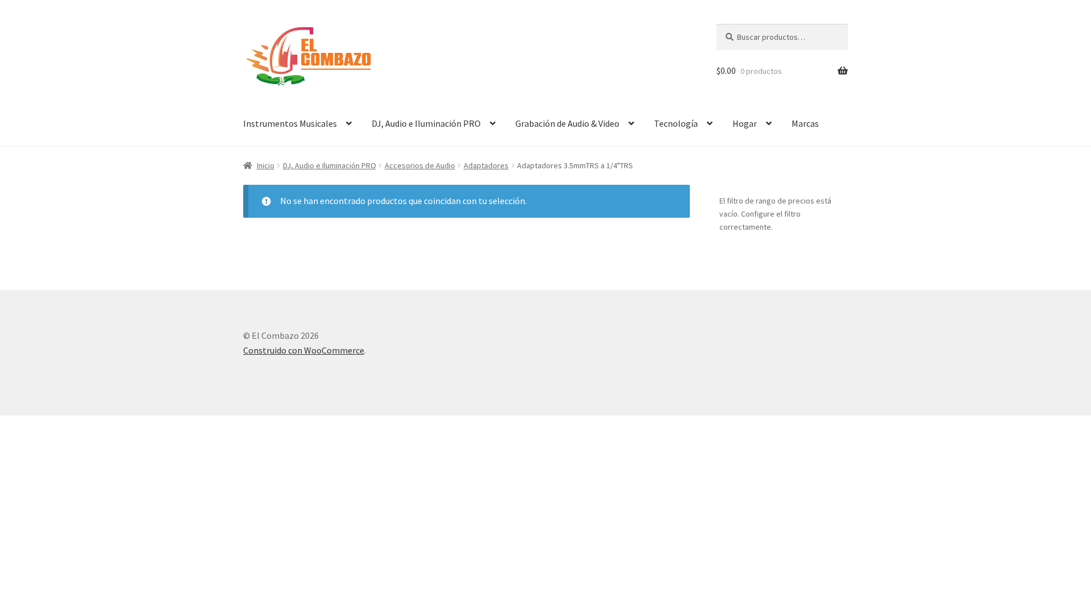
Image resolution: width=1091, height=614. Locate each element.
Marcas (805, 123)
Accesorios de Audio (420, 165)
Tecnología (676, 123)
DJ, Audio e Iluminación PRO (426, 123)
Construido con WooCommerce (303, 350)
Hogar (744, 123)
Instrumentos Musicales (290, 123)
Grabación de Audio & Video (567, 123)
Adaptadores (486, 165)
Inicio (265, 165)
